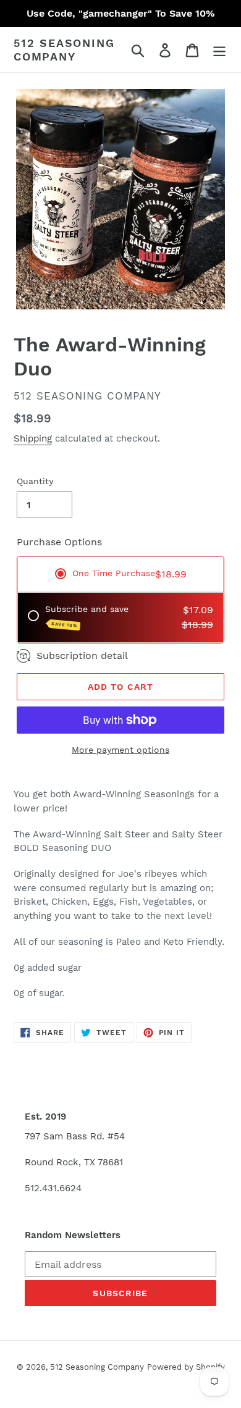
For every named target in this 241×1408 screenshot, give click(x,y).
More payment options (120, 750)
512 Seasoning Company (64, 49)
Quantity (35, 481)
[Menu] (219, 50)
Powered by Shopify (186, 1367)
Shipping (33, 438)
